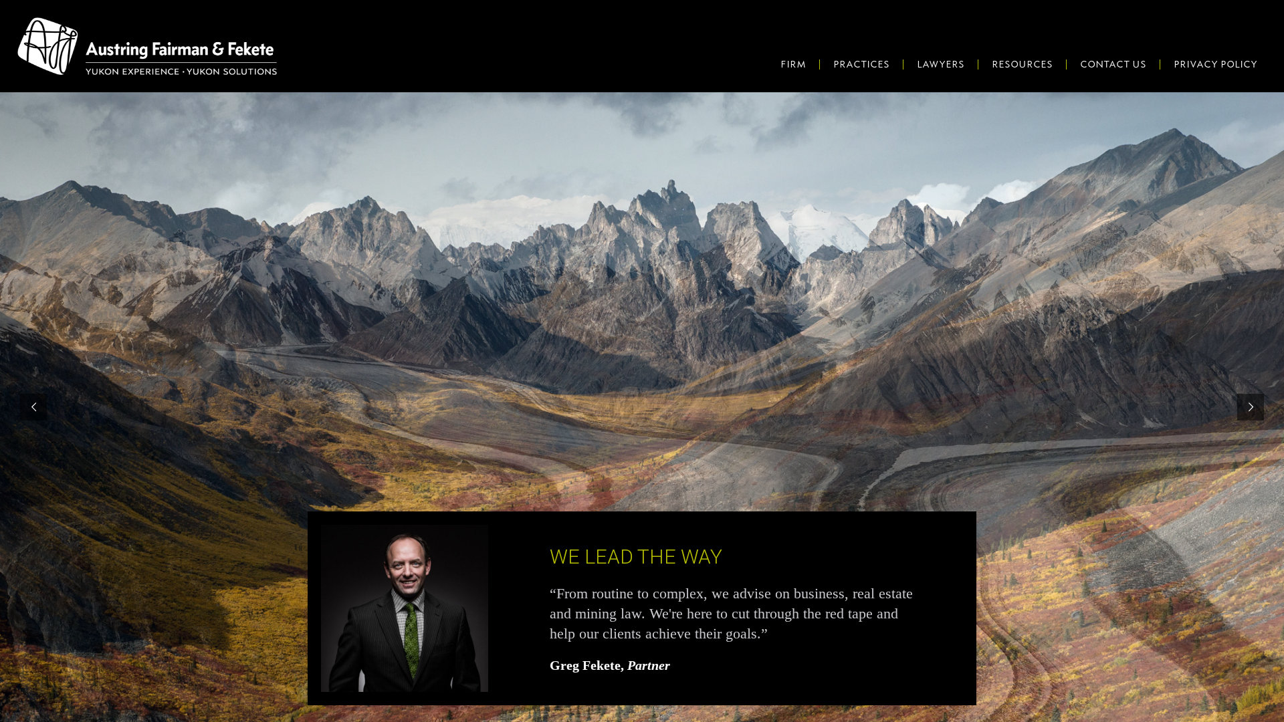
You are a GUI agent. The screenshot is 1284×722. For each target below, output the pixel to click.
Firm (793, 64)
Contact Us (1113, 64)
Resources (1022, 64)
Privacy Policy (1215, 64)
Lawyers (940, 64)
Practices (861, 64)
